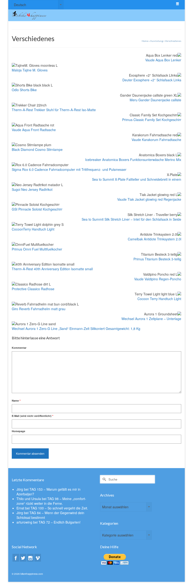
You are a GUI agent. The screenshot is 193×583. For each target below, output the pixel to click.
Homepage (18, 431)
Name (16, 400)
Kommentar (19, 347)
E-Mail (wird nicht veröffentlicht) (32, 416)
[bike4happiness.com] (74, 15)
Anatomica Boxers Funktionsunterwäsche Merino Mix (141, 159)
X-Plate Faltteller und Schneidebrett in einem (148, 179)
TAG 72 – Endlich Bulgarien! (59, 522)
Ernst (20, 508)
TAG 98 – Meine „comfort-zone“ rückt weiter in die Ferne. (51, 501)
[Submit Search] (103, 479)
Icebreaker (93, 159)
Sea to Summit (103, 179)
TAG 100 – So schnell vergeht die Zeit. (59, 508)
